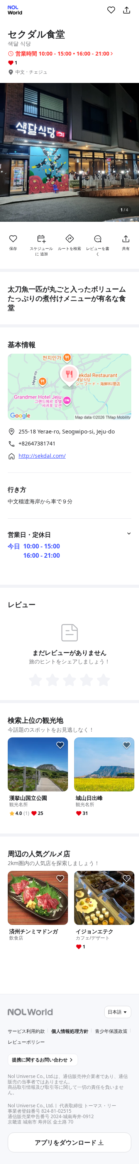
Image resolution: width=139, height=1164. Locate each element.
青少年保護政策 (111, 1031)
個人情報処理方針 (69, 1031)
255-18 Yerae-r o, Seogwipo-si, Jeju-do (67, 431)
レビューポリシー (26, 1042)
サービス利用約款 (26, 1031)
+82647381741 (37, 443)
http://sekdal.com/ (42, 455)
